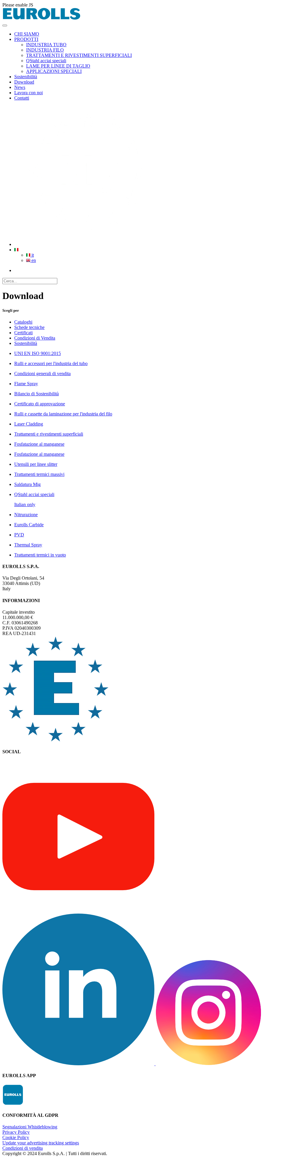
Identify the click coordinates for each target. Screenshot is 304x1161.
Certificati (23, 332)
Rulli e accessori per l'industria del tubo (51, 363)
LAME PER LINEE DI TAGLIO (58, 65)
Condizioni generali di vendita (42, 373)
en (33, 260)
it (32, 255)
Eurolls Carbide (29, 524)
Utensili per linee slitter (35, 464)
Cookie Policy (15, 1137)
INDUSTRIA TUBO (46, 44)
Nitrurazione (26, 514)
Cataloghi (23, 321)
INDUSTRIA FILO (45, 49)
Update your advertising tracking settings (40, 1142)
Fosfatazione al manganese (39, 444)
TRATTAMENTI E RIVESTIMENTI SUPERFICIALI (79, 55)
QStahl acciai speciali (46, 60)
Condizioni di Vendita (34, 337)
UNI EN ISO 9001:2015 (37, 353)
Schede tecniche (29, 327)
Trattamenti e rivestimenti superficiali (48, 433)
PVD (19, 534)
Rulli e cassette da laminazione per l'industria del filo (63, 413)
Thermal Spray (28, 544)
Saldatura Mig (27, 484)
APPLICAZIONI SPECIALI (54, 71)
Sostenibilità (25, 343)
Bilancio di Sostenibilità (36, 393)
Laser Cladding (28, 423)
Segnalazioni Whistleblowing (29, 1126)
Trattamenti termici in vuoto (40, 554)
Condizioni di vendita (22, 1148)
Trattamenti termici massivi (39, 474)
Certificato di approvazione (39, 403)
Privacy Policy (16, 1132)
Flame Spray (26, 383)
